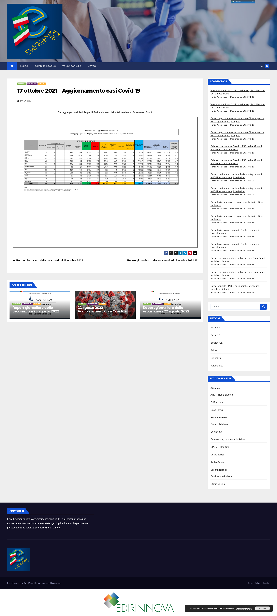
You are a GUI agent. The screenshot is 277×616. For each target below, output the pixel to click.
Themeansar (55, 583)
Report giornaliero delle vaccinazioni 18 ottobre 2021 (49, 260)
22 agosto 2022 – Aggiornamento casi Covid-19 (102, 309)
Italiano (237, 2)
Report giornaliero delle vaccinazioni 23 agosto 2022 (35, 309)
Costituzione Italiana (221, 476)
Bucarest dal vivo (219, 424)
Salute (42, 84)
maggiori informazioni (243, 608)
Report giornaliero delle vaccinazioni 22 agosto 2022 (166, 309)
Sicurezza (215, 358)
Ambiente (215, 327)
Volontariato (71, 66)
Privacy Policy (254, 583)
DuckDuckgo (217, 454)
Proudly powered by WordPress (20, 583)
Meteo (92, 66)
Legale (56, 527)
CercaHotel (216, 432)
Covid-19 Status (45, 66)
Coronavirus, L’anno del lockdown (228, 439)
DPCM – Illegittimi (220, 447)
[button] (262, 66)
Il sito (24, 66)
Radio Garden (217, 462)
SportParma (216, 410)
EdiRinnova (216, 402)
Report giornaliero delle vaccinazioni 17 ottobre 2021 (161, 260)
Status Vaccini (217, 484)
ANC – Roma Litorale (221, 395)
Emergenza (32, 84)
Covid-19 (21, 84)
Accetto (262, 608)
